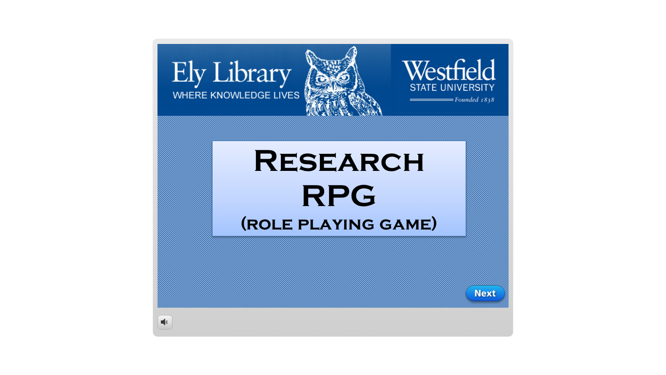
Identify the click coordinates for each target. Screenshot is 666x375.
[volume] (165, 321)
